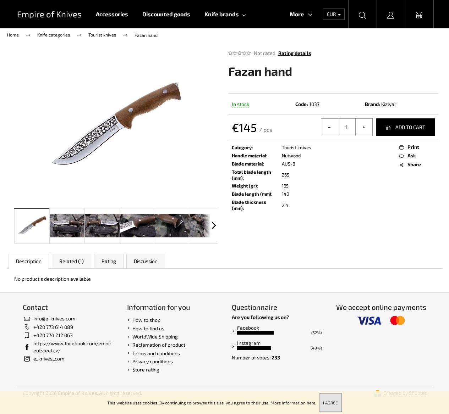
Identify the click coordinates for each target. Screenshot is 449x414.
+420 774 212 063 (53, 335)
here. (311, 402)
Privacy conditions (152, 361)
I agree (330, 402)
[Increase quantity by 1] (363, 127)
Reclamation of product (158, 345)
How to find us (148, 328)
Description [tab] (29, 261)
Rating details (294, 53)
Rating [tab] (109, 261)
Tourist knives (296, 147)
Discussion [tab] (146, 261)
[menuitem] (112, 14)
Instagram (249, 343)
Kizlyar (388, 104)
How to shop (146, 320)
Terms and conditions (156, 353)
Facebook (248, 328)
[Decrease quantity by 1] (329, 127)
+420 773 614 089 (53, 327)
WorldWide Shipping (155, 337)
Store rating (145, 370)
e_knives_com (48, 359)
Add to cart (410, 127)
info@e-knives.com (54, 318)
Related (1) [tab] (71, 261)
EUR (332, 14)
